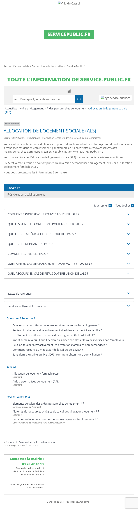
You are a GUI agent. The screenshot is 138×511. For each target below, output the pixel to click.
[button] (69, 214)
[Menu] (5, 6)
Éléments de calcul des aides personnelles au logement (47, 403)
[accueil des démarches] (69, 91)
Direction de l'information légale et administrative (31, 442)
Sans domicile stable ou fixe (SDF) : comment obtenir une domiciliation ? (57, 354)
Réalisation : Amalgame (78, 501)
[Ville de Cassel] (69, 3)
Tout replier (101, 205)
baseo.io (36, 445)
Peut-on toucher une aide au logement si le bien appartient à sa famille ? (57, 330)
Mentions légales (55, 501)
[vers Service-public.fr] (115, 98)
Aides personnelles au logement (67, 108)
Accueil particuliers (17, 108)
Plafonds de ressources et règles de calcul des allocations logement (54, 411)
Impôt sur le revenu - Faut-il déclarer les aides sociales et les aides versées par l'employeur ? (69, 340)
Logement (37, 108)
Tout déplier (123, 205)
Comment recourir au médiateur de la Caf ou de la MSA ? (48, 349)
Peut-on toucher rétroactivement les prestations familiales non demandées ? (60, 345)
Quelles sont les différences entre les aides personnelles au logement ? (56, 325)
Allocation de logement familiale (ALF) (36, 373)
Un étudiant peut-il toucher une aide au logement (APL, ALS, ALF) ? (54, 335)
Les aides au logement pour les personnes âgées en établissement (54, 419)
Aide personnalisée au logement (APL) (36, 381)
